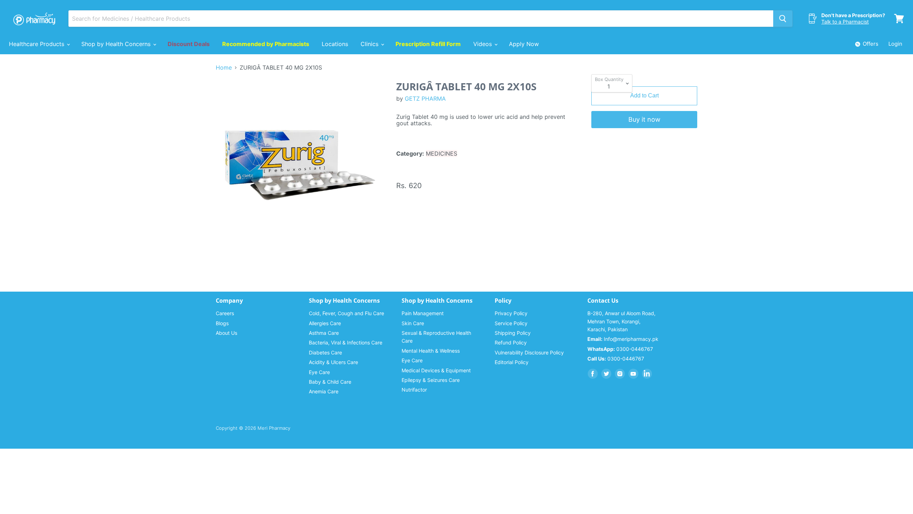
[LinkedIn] (647, 374)
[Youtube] (633, 374)
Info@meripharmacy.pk (622, 339)
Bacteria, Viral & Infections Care (345, 342)
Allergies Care (325, 323)
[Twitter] (606, 374)
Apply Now (524, 43)
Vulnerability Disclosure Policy (529, 352)
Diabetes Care (325, 352)
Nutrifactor (414, 390)
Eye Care (319, 372)
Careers (225, 313)
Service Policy (511, 323)
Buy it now (644, 119)
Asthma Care (324, 333)
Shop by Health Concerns (116, 43)
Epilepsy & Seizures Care (431, 380)
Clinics (370, 43)
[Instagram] (620, 374)
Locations (335, 43)
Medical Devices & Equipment (436, 370)
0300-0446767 (620, 349)
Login (895, 43)
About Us (226, 333)
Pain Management (423, 313)
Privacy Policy (511, 313)
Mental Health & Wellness (431, 351)
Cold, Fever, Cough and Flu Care (346, 313)
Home (224, 67)
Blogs (222, 323)
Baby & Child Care (330, 382)
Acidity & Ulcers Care (333, 362)
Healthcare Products (37, 43)
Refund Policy (511, 342)
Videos (483, 43)
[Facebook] (593, 374)
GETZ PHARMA (425, 98)
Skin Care (413, 323)
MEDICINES (441, 153)
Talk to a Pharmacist (845, 22)
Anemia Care (323, 391)
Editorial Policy (512, 362)
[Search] (782, 18)
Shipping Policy (513, 333)
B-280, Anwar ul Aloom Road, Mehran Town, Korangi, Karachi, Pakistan (621, 321)
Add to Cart (644, 95)
